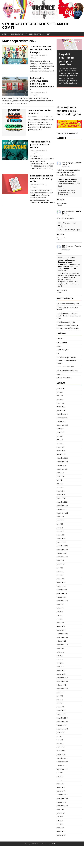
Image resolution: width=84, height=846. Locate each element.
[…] (53, 71)
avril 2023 (60, 531)
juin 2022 (60, 568)
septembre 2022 (62, 557)
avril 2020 (60, 663)
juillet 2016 (60, 813)
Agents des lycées (63, 350)
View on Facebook (62, 203)
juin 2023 (60, 524)
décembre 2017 (62, 758)
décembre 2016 (62, 795)
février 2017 (61, 787)
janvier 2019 (61, 714)
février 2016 (61, 831)
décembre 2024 (62, 458)
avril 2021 (60, 619)
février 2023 (61, 539)
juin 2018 (60, 736)
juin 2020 (60, 656)
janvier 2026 (61, 410)
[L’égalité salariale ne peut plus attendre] (69, 44)
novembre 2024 (62, 462)
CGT (48, 34)
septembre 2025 (62, 425)
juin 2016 (60, 817)
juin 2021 (60, 612)
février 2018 (61, 751)
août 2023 (60, 517)
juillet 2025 (60, 432)
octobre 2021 (61, 597)
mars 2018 (60, 747)
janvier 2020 (61, 674)
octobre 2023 (61, 509)
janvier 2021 (61, 630)
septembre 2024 (62, 469)
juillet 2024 (60, 476)
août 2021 (60, 604)
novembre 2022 (62, 550)
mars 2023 (60, 535)
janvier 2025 (61, 454)
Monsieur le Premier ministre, (39, 112)
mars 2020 (60, 667)
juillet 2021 (60, 608)
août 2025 (60, 429)
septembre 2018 (62, 729)
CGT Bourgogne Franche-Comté (72, 164)
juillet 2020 (60, 652)
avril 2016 (60, 824)
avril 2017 (60, 780)
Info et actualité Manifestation (67, 371)
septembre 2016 (62, 806)
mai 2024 (60, 484)
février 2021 (61, 626)
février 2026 (61, 407)
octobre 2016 (61, 802)
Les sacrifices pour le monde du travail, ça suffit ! (41, 178)
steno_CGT (33, 58)
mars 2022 (60, 579)
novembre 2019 (62, 681)
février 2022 (61, 582)
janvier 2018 (61, 754)
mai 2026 (60, 396)
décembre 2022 (62, 546)
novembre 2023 (62, 506)
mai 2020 (60, 659)
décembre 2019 (62, 678)
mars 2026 (60, 403)
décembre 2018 (62, 718)
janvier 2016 (61, 835)
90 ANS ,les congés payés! (66, 322)
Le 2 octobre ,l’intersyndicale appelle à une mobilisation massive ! (42, 84)
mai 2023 (60, 527)
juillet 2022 (60, 564)
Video (62, 200)
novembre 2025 (62, 418)
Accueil (4, 34)
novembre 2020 (62, 637)
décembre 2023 (62, 502)
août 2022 (60, 560)
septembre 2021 (62, 601)
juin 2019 (60, 696)
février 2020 (61, 670)
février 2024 (61, 495)
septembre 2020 (62, 645)
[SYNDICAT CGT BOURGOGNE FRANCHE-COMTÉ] (42, 18)
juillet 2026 (60, 388)
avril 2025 (60, 443)
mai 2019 (60, 700)
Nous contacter (17, 34)
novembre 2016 (62, 798)
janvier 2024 (61, 498)
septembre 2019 (62, 689)
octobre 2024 (61, 465)
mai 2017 (60, 776)
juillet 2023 (60, 520)
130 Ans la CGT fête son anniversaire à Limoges (40, 49)
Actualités (60, 339)
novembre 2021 (62, 593)
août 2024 (60, 473)
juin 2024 (60, 480)
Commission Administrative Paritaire (66, 362)
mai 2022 (60, 571)
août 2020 (60, 648)
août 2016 (60, 809)
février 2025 (61, 451)
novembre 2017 (62, 762)
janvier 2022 (61, 586)
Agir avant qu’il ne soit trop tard (68, 304)
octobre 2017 (61, 765)
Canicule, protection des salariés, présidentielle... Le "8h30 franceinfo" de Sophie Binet (69, 182)
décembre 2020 (62, 634)
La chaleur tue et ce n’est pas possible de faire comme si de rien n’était (69, 315)
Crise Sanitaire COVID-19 (65, 367)
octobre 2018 (61, 725)
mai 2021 (60, 615)
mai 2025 (60, 440)
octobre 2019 (61, 685)
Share (60, 205)
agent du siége (62, 342)
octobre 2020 (61, 641)
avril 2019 (60, 703)
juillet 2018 (60, 732)
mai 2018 (60, 740)
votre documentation (35, 34)
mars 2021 (60, 623)
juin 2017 (60, 773)
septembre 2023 (62, 513)
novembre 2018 (62, 721)
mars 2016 (60, 828)
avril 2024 (60, 487)
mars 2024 (60, 491)
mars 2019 (60, 707)
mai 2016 (60, 820)
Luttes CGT (61, 374)
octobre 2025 (61, 421)
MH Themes (55, 844)
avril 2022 (60, 575)
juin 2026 (60, 392)
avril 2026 (60, 399)
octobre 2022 (61, 553)
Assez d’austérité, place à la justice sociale (40, 144)
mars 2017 (60, 784)
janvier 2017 (61, 791)
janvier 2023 (61, 542)
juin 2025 (60, 436)
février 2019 (61, 711)
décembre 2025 (62, 414)
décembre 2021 (62, 590)
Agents (59, 346)
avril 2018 (60, 743)
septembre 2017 (62, 769)
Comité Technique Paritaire (66, 357)
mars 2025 (60, 447)
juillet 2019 (60, 692)
